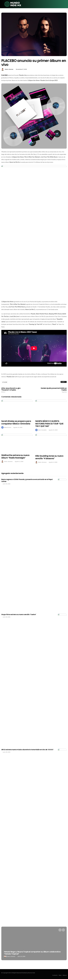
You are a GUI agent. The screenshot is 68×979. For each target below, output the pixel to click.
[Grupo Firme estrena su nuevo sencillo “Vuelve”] (62, 680)
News (60, 975)
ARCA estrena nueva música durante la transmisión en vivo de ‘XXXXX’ (27, 750)
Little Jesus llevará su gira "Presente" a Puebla (10, 390)
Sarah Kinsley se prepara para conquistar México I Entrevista (16, 422)
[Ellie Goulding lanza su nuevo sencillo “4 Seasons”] (51, 443)
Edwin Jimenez (9, 69)
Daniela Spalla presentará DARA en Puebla (54, 390)
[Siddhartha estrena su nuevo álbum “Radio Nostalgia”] (17, 443)
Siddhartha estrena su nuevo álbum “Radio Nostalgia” (15, 456)
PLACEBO (4, 75)
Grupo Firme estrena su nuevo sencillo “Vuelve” (18, 614)
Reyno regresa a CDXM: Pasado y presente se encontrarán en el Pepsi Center (27, 480)
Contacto (55, 975)
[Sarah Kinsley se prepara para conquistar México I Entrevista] (17, 409)
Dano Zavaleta (42, 430)
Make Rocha (7, 427)
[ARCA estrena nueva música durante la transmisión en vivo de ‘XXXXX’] (62, 815)
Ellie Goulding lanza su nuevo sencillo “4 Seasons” (49, 457)
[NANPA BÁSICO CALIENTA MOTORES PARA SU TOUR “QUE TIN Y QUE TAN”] (51, 409)
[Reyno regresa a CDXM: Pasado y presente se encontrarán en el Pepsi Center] (62, 544)
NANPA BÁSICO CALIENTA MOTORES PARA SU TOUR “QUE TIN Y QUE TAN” (49, 424)
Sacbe (16, 956)
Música (65, 975)
